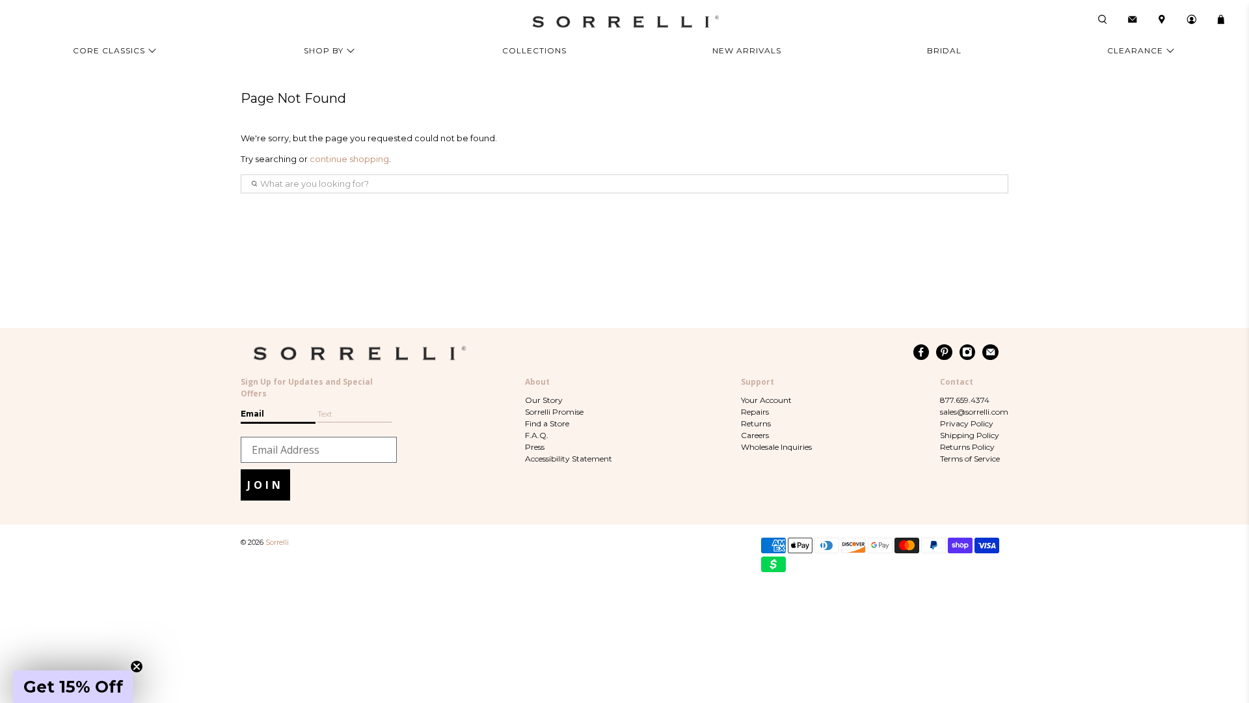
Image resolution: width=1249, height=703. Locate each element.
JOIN (265, 485)
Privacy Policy (966, 423)
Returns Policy (967, 447)
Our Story (544, 400)
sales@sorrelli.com (974, 412)
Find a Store (547, 423)
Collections (534, 50)
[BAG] (1221, 19)
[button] (73, 686)
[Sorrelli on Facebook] (921, 352)
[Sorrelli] (624, 22)
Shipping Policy (969, 435)
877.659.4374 (964, 400)
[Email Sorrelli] (990, 352)
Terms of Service (970, 458)
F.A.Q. (536, 435)
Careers (755, 435)
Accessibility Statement (568, 458)
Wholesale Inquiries (776, 447)
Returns (756, 423)
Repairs (755, 412)
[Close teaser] (136, 666)
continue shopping (349, 159)
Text (324, 414)
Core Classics (109, 50)
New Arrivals (746, 50)
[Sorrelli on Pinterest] (944, 352)
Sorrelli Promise (554, 412)
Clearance (1135, 50)
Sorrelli (277, 542)
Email (252, 414)
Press (534, 447)
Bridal (944, 50)
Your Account (766, 400)
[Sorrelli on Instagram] (968, 352)
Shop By (323, 50)
